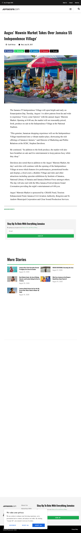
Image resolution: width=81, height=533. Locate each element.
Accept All (38, 525)
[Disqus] (40, 421)
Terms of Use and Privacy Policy (29, 227)
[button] (70, 9)
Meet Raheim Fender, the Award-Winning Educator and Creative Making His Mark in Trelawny (29, 279)
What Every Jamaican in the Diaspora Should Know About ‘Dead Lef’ (62, 278)
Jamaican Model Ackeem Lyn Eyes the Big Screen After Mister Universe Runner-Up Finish (29, 290)
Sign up (40, 236)
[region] (25, 519)
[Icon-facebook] (3, 514)
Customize (12, 525)
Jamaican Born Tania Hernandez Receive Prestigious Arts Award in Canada (29, 268)
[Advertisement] (40, 22)
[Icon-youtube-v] (3, 515)
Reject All (25, 525)
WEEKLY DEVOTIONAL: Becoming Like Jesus (63, 268)
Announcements (9, 209)
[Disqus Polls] (40, 368)
